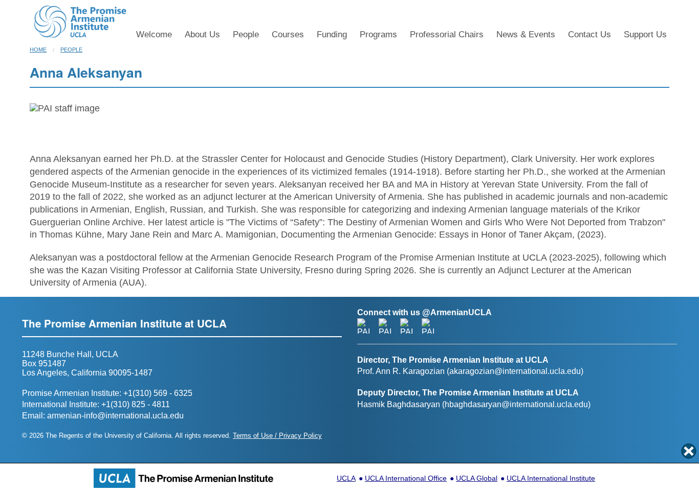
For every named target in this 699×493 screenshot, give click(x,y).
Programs (378, 34)
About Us (202, 34)
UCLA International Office (406, 478)
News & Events (525, 34)
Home (38, 49)
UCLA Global (476, 478)
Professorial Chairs (447, 34)
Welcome (154, 34)
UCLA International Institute (551, 478)
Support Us (645, 34)
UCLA (346, 478)
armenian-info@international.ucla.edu (115, 415)
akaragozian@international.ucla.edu (515, 371)
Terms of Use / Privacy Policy (277, 435)
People (246, 34)
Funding (332, 34)
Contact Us (589, 34)
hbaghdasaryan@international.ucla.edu (516, 404)
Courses (288, 34)
